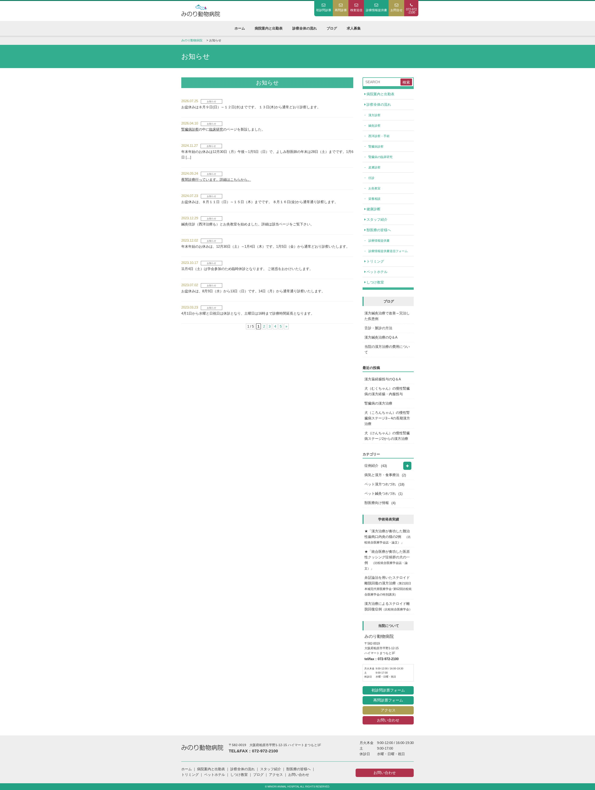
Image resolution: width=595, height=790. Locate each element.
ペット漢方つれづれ (380, 484)
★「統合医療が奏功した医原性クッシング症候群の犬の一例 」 (387, 560)
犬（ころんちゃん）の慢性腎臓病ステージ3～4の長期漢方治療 (387, 418)
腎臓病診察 (190, 129)
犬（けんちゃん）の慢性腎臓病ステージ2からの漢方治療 (387, 436)
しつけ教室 (375, 282)
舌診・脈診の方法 (378, 328)
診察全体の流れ (304, 28)
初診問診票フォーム (388, 690)
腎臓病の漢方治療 (378, 403)
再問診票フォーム (388, 700)
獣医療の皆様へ (378, 230)
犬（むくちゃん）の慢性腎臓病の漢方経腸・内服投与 (387, 391)
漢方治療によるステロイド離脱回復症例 (388, 606)
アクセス (388, 710)
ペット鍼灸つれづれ (380, 493)
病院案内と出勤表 (269, 28)
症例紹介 (371, 465)
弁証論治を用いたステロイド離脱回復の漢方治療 (388, 586)
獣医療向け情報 (376, 503)
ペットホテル (376, 272)
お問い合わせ (388, 720)
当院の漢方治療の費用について (387, 349)
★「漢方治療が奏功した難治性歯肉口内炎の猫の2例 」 (387, 536)
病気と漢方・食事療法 (381, 475)
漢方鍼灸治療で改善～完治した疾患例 (387, 316)
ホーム (240, 28)
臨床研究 (216, 129)
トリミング (375, 261)
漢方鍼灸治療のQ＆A (380, 337)
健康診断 (373, 209)
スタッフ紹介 (376, 219)
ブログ (332, 28)
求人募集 (354, 28)
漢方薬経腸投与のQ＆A (382, 379)
